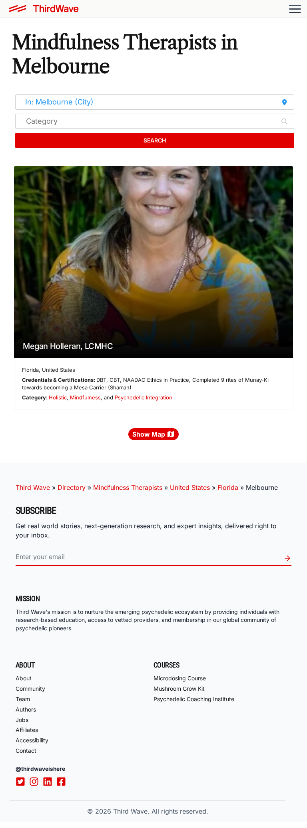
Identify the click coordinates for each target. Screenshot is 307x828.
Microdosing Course (180, 678)
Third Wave (33, 487)
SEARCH (155, 140)
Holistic (58, 397)
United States (190, 487)
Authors (26, 709)
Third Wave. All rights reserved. (160, 811)
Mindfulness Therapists (127, 487)
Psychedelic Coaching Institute (194, 699)
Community (30, 688)
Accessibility (32, 740)
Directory (72, 487)
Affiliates (27, 729)
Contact (26, 750)
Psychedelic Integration (143, 397)
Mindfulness (85, 397)
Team (23, 699)
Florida (227, 487)
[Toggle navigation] (295, 9)
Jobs (22, 719)
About (24, 678)
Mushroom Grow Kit (179, 688)
